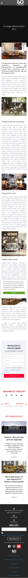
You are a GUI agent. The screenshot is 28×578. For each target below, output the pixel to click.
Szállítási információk (14, 567)
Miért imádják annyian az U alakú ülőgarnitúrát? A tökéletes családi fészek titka (14, 479)
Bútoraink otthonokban (14, 575)
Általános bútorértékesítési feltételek (14, 559)
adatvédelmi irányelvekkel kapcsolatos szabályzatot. (13, 535)
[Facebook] (9, 546)
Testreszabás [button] (14, 296)
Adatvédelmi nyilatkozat (14, 555)
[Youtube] (19, 546)
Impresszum (14, 571)
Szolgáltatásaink (14, 563)
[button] (1, 3)
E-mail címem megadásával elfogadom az (13, 370)
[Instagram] (14, 546)
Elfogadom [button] (14, 293)
